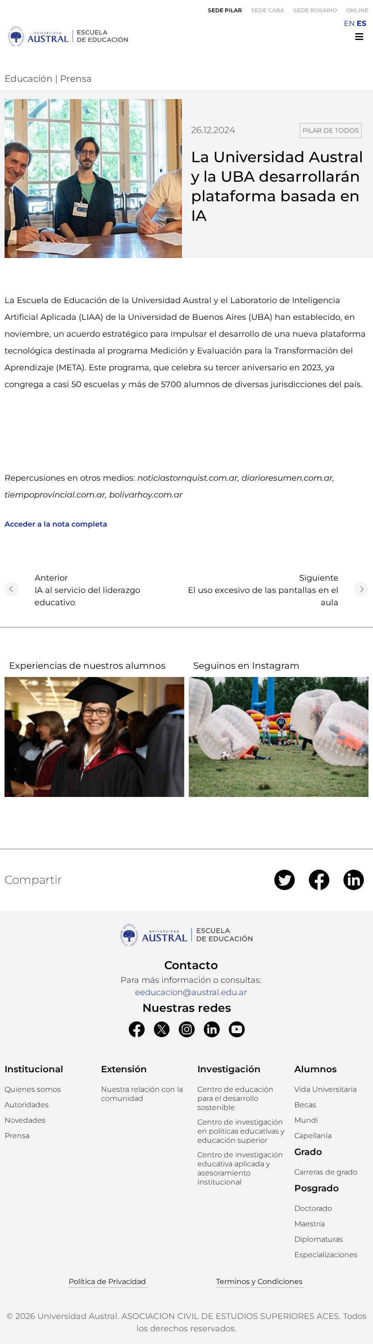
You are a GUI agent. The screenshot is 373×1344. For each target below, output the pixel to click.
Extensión (124, 1069)
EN (349, 23)
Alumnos (315, 1069)
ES (361, 23)
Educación (29, 78)
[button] (241, 1098)
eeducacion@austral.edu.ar (191, 992)
